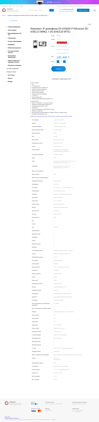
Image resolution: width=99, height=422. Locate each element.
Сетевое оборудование (15, 41)
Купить (58, 69)
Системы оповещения (13, 68)
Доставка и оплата (88, 6)
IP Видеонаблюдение (14, 27)
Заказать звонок (83, 10)
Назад (89, 24)
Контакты (95, 6)
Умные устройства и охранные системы (14, 61)
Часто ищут (11, 75)
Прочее (10, 78)
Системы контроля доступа (13, 51)
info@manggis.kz (79, 6)
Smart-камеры (12, 30)
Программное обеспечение (12, 56)
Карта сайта (7, 417)
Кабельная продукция (14, 48)
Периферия (11, 44)
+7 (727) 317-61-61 (67, 9)
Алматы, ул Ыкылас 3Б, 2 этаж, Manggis (65, 6)
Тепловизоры (12, 38)
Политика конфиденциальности (12, 418)
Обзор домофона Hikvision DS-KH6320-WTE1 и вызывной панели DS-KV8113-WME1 (53, 116)
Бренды (10, 81)
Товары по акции (11, 72)
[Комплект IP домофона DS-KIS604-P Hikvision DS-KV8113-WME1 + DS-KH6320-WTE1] (40, 44)
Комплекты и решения (14, 65)
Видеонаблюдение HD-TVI (15, 34)
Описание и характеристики (61, 79)
